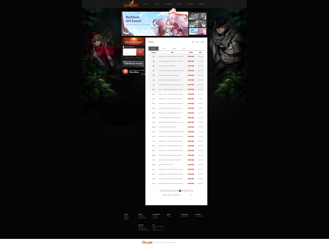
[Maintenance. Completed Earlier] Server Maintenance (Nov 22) (171, 113)
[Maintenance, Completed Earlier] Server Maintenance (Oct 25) (171, 146)
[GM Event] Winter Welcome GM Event (170, 117)
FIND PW (139, 57)
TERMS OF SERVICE (158, 226)
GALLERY (155, 218)
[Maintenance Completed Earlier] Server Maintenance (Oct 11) (171, 174)
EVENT (126, 219)
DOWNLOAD (184, 216)
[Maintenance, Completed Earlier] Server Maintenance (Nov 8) (171, 136)
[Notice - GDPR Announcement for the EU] (171, 89)
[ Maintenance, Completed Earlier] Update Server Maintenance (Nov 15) (171, 131)
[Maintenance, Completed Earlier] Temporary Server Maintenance (171, 150)
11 (165, 190)
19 (184, 190)
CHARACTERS (142, 218)
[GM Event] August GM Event (167, 66)
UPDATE (126, 218)
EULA (154, 228)
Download (190, 3)
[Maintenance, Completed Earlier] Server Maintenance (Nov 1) (171, 141)
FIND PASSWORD (143, 230)
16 (177, 190)
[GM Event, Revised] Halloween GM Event (170, 155)
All (153, 48)
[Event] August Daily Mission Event (169, 75)
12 (168, 190)
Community (168, 3)
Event (184, 48)
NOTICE (126, 216)
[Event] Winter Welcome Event (167, 127)
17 (180, 190)
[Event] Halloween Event (166, 164)
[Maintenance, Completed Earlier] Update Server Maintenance (171, 94)
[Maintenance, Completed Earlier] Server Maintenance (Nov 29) (171, 108)
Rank (179, 3)
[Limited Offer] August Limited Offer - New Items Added (171, 70)
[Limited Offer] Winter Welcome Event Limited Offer (171, 122)
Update (174, 48)
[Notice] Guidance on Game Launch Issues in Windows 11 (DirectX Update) (171, 84)
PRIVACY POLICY (157, 230)
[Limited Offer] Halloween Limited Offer (170, 160)
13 (170, 190)
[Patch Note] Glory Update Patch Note (169, 80)
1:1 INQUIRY (199, 216)
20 (187, 190)
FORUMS (155, 216)
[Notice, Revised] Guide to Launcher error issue (171, 61)
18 (182, 190)
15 (175, 190)
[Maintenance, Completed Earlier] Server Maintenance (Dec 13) (171, 99)
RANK (168, 216)
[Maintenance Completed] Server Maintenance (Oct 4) (171, 178)
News (145, 3)
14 (172, 190)
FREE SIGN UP (129, 57)
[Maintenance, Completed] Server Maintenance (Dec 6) (171, 103)
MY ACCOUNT (142, 228)
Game (157, 3)
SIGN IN (140, 226)
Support (201, 3)
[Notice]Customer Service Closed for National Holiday (171, 183)
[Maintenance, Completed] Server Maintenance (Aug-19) (171, 56)
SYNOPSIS (141, 216)
